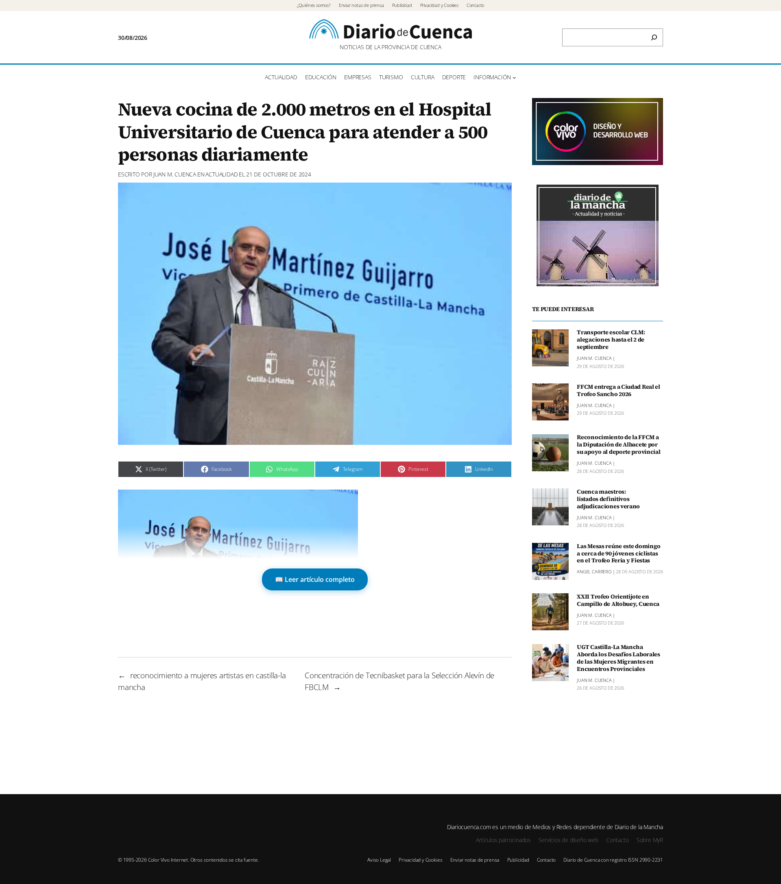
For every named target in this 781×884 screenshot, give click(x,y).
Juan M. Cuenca (174, 174)
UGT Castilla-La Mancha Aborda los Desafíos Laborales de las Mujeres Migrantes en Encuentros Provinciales (618, 658)
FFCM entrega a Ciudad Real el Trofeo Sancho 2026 (618, 390)
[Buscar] (654, 37)
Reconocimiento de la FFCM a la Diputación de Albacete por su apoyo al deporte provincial (618, 445)
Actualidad (221, 174)
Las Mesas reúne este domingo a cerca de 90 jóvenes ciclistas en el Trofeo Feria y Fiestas (619, 554)
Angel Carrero (594, 572)
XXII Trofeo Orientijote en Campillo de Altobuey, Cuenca (618, 600)
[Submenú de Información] (514, 77)
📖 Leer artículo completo (315, 579)
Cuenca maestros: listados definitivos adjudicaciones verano (608, 499)
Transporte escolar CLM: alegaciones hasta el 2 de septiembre (611, 340)
